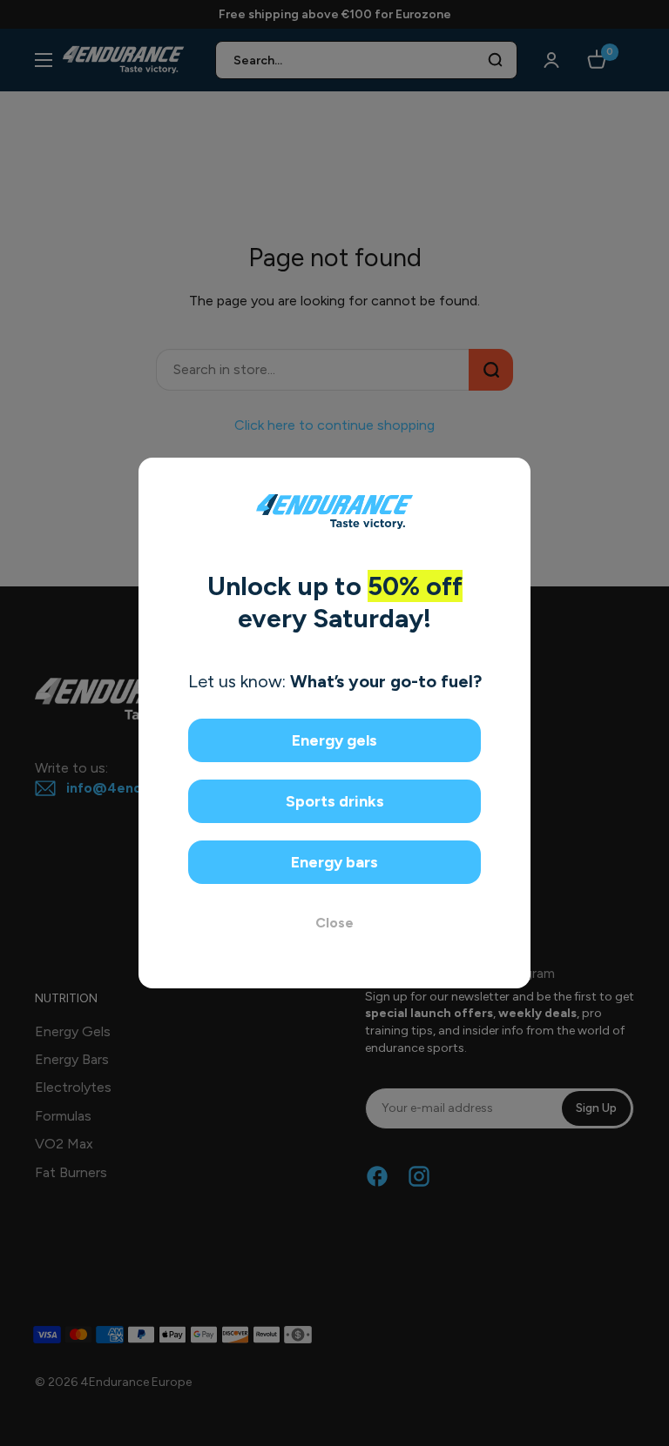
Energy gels (334, 740)
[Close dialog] (511, 477)
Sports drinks (335, 801)
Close (334, 922)
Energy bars (334, 862)
